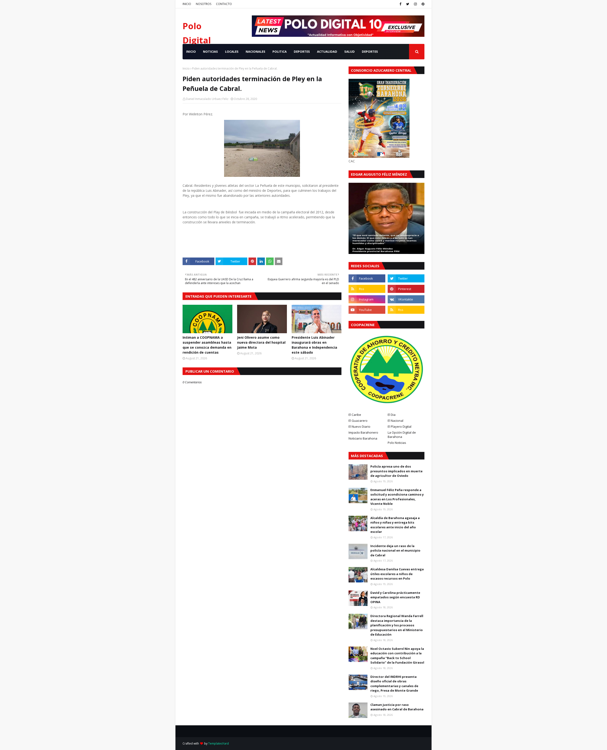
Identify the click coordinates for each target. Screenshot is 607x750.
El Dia (391, 414)
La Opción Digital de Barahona (402, 434)
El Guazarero (358, 420)
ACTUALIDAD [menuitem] (327, 51)
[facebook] (400, 4)
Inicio (186, 68)
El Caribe (355, 414)
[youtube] (367, 310)
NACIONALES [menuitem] (255, 51)
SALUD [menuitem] (349, 51)
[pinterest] (422, 4)
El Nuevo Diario (359, 426)
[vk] (406, 299)
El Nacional (395, 420)
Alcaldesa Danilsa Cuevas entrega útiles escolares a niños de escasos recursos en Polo (397, 574)
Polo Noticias (397, 443)
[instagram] (415, 4)
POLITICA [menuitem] (279, 51)
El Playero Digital (399, 426)
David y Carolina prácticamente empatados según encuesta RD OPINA (395, 597)
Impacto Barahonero (363, 432)
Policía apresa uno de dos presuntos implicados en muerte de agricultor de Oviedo (396, 471)
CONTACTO (224, 4)
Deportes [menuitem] (370, 51)
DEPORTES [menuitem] (302, 51)
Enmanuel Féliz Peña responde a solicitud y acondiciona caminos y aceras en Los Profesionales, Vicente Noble (397, 497)
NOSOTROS (203, 4)
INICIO (187, 4)
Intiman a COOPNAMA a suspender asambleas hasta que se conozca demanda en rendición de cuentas (207, 345)
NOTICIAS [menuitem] (210, 51)
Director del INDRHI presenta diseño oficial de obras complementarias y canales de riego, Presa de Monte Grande (394, 684)
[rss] (367, 289)
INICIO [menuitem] (191, 51)
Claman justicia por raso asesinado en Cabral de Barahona (396, 707)
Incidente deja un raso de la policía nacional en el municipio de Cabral (395, 550)
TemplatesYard (218, 743)
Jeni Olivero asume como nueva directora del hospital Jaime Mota (261, 342)
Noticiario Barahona (363, 438)
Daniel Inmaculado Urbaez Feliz (207, 99)
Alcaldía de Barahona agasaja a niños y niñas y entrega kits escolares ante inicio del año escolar (395, 525)
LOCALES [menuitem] (232, 51)
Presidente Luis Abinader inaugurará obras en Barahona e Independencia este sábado (314, 345)
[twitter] (407, 4)
